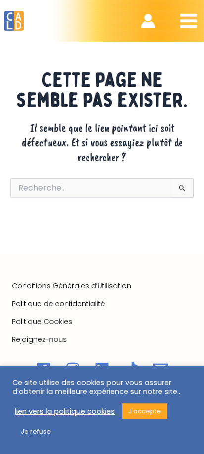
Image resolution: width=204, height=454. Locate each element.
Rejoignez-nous (39, 339)
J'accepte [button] (144, 411)
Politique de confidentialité (58, 304)
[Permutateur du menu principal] (188, 21)
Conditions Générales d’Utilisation (71, 286)
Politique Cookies (42, 321)
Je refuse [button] (36, 431)
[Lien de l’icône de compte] (148, 20)
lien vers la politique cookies (65, 411)
